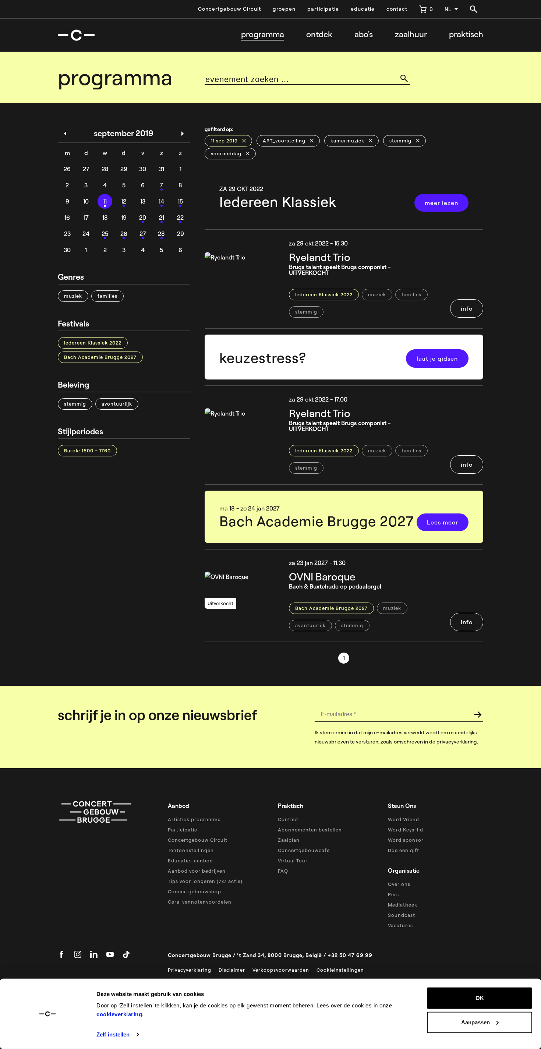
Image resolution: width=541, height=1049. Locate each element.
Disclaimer (232, 970)
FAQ (283, 871)
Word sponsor (406, 840)
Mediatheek (402, 905)
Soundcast (401, 915)
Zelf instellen (113, 1034)
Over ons (399, 884)
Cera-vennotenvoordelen (199, 902)
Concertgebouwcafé (304, 850)
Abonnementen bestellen (310, 830)
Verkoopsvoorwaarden (280, 970)
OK (479, 998)
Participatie (182, 830)
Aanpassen (475, 1022)
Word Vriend (403, 819)
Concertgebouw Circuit (229, 9)
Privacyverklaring (189, 970)
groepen (284, 9)
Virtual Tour (293, 860)
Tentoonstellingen (191, 850)
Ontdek (319, 34)
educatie (363, 9)
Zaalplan (289, 840)
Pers (393, 894)
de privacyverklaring (453, 741)
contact (396, 9)
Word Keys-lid (405, 830)
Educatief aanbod (190, 860)
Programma (262, 34)
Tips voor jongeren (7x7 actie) (205, 881)
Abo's (363, 34)
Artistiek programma (194, 819)
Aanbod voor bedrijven (197, 871)
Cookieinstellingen (340, 970)
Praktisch (466, 34)
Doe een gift (403, 850)
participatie (323, 9)
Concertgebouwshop (194, 891)
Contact (288, 819)
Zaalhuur (411, 34)
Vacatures (400, 925)
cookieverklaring (119, 1014)
